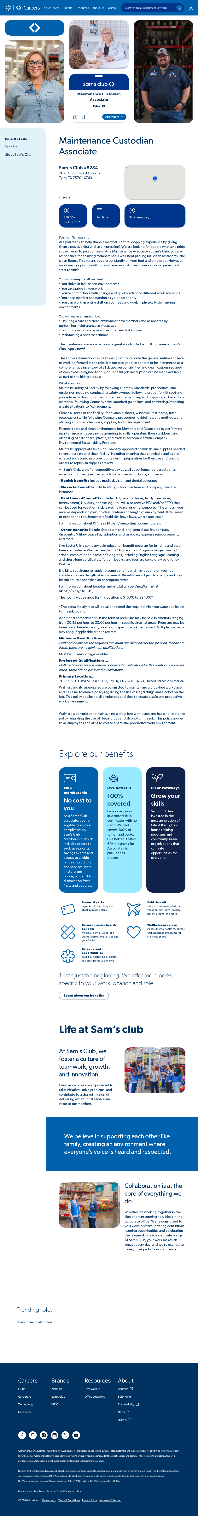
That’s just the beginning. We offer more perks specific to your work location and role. (115, 979)
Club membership (75, 790)
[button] (83, 117)
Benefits (11, 147)
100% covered (118, 800)
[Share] (75, 117)
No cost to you (78, 804)
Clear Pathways (165, 788)
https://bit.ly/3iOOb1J (76, 591)
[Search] (179, 8)
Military (112, 8)
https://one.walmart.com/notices (133, 523)
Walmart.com (49, 1500)
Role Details (16, 139)
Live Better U (119, 788)
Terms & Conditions (69, 1500)
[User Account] (191, 7)
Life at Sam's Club (18, 155)
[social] (22, 1435)
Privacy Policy (89, 1500)
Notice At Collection (110, 1500)
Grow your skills (165, 800)
